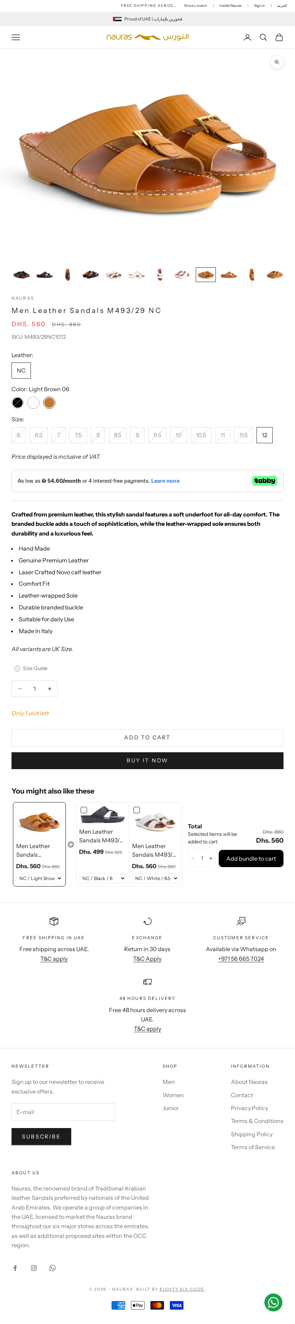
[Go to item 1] (22, 274)
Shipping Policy (252, 1134)
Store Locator (195, 5)
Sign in (259, 5)
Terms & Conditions (257, 1120)
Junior (171, 1108)
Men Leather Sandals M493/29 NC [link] (33, 850)
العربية (282, 5)
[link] (39, 822)
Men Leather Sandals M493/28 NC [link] (155, 850)
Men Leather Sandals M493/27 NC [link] (102, 836)
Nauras (23, 298)
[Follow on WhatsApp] (52, 1268)
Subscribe (41, 1136)
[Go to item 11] (252, 274)
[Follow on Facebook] (15, 1268)
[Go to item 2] (45, 274)
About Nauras (249, 1081)
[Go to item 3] (68, 274)
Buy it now (147, 760)
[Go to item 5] (114, 274)
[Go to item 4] (91, 274)
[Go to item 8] (183, 274)
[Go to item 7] (160, 274)
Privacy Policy (249, 1108)
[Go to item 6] (137, 274)
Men (169, 1081)
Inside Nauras (230, 5)
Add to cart (147, 737)
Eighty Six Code (182, 1289)
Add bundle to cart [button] (251, 858)
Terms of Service (253, 1147)
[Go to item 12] (275, 274)
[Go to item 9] (206, 274)
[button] (192, 858)
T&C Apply (147, 958)
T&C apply (54, 958)
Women (173, 1095)
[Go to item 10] (229, 274)
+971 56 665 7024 (241, 958)
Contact (242, 1095)
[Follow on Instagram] (33, 1268)
